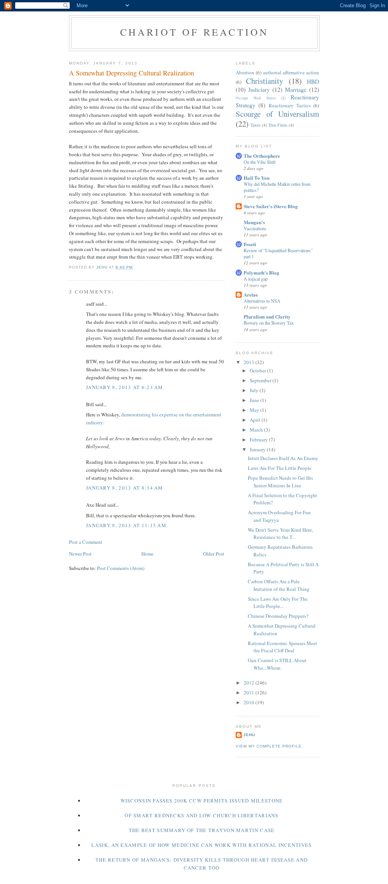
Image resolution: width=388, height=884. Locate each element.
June (255, 400)
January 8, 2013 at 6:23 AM (124, 387)
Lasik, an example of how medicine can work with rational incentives (201, 845)
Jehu (249, 735)
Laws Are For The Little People (279, 468)
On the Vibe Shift (259, 162)
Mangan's (254, 222)
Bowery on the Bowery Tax (269, 323)
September (261, 380)
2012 (249, 682)
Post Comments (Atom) (120, 568)
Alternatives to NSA (262, 301)
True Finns (278, 125)
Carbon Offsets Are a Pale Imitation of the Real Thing (279, 585)
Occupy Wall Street (256, 97)
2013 (249, 362)
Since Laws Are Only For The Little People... (278, 602)
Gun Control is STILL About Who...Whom (277, 664)
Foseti (250, 244)
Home (147, 553)
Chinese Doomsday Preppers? (278, 615)
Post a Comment (85, 542)
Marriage (296, 89)
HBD (313, 81)
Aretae (251, 294)
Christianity (264, 80)
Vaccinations (255, 228)
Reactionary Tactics (290, 105)
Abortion (245, 72)
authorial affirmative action (291, 72)
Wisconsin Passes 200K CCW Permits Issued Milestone (201, 800)
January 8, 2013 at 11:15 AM (126, 525)
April (255, 419)
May (255, 410)
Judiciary (259, 89)
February (259, 439)
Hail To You (256, 177)
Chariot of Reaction (194, 31)
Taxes (255, 125)
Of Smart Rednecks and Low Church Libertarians (201, 815)
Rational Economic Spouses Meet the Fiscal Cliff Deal (282, 647)
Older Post (213, 553)
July (255, 390)
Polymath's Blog (261, 272)
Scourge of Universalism (277, 113)
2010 (249, 702)
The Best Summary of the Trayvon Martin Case (202, 830)
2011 (249, 692)
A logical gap (256, 279)
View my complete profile (269, 746)
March (257, 429)
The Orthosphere (262, 155)
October (258, 370)
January (258, 449)
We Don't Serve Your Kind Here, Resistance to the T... (280, 533)
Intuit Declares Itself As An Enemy (283, 458)
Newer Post (80, 553)
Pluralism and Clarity (267, 316)
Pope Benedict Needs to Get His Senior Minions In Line (280, 481)
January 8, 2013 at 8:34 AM (124, 487)
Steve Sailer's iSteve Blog (271, 206)
